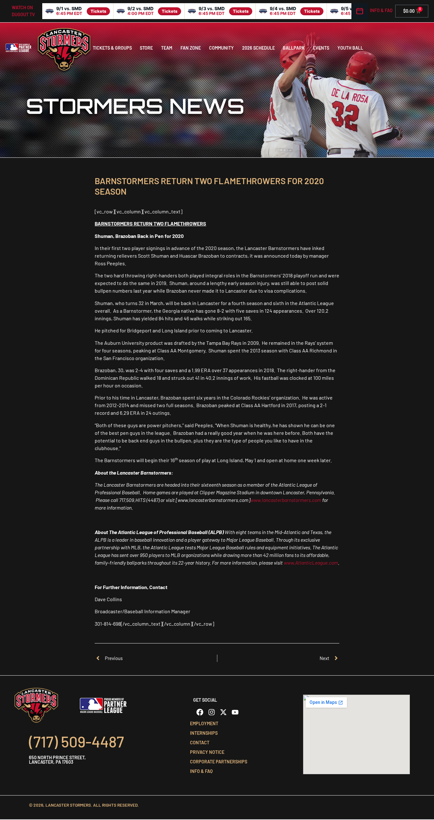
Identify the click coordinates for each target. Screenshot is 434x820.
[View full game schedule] (359, 11)
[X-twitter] (223, 712)
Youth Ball (350, 48)
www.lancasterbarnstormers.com (285, 500)
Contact (199, 742)
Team (166, 48)
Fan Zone (190, 48)
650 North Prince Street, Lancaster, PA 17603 (57, 760)
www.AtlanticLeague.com (311, 562)
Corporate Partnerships (218, 761)
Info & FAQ (381, 10)
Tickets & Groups (112, 48)
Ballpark (294, 48)
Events (321, 48)
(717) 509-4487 (76, 741)
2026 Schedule (258, 48)
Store (146, 48)
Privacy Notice (207, 752)
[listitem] (77, 11)
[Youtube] (235, 712)
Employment (204, 723)
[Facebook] (199, 712)
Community (221, 48)
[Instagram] (211, 712)
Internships (204, 733)
